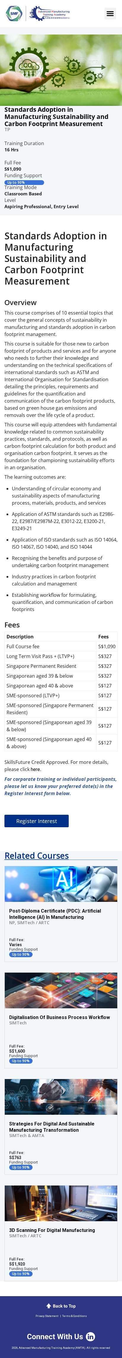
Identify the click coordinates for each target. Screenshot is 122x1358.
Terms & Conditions (74, 1316)
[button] (110, 14)
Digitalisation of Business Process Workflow (59, 1017)
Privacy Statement (47, 1316)
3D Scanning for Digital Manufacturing (52, 1230)
